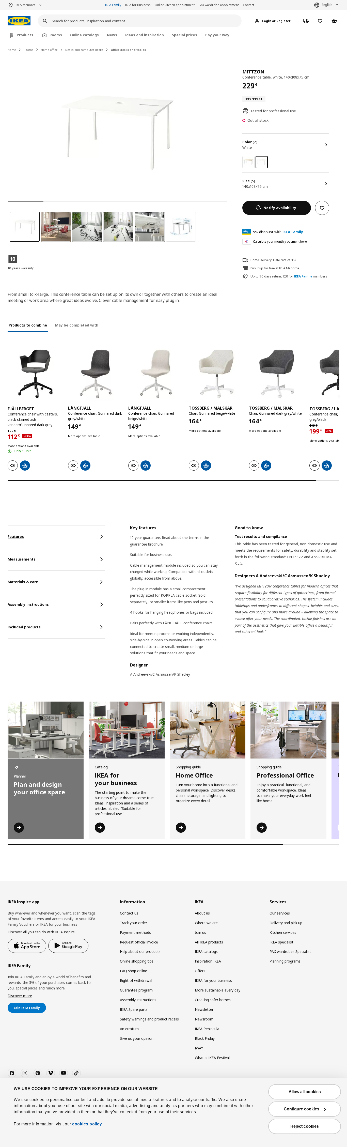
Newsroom (204, 1019)
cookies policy (87, 1124)
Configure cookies (301, 1109)
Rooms (28, 50)
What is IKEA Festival (212, 1057)
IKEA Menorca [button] (26, 5)
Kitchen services (283, 932)
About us (202, 913)
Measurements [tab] (22, 559)
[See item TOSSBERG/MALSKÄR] (216, 374)
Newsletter (204, 1009)
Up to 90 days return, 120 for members (288, 276)
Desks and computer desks (84, 50)
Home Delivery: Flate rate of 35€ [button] (273, 260)
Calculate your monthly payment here (280, 241)
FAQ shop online (133, 970)
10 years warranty (21, 268)
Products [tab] (25, 35)
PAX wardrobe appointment (219, 5)
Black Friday (205, 1038)
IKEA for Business (138, 5)
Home (12, 50)
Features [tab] (16, 536)
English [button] (327, 5)
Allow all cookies (305, 1092)
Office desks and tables (128, 50)
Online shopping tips (136, 961)
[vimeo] (50, 1073)
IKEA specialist (281, 942)
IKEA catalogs (206, 951)
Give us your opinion (136, 1038)
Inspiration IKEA (208, 961)
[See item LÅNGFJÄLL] (95, 374)
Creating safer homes (213, 999)
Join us (200, 932)
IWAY (199, 1048)
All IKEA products (209, 942)
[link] (248, 162)
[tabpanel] (234, 604)
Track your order (133, 922)
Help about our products (140, 951)
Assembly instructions (138, 999)
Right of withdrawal (136, 980)
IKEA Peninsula (207, 1028)
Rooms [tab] (56, 35)
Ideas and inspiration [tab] (144, 35)
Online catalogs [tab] (84, 35)
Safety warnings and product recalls (149, 1019)
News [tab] (112, 35)
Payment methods (135, 932)
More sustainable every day (217, 990)
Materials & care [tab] (23, 581)
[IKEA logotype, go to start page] (19, 21)
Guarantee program (136, 990)
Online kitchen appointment (175, 5)
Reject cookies (304, 1126)
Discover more (20, 995)
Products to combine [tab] (28, 325)
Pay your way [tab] (217, 35)
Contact (248, 5)
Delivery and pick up (286, 922)
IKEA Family (113, 5)
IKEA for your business (213, 980)
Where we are (206, 922)
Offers (200, 970)
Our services (280, 913)
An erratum (129, 1028)
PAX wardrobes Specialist (290, 951)
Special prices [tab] (184, 35)
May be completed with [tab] (76, 325)
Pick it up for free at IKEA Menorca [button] (274, 268)
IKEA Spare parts (134, 1009)
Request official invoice (139, 942)
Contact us (129, 913)
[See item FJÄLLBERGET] (35, 374)
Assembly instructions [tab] (28, 604)
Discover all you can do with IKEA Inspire (41, 931)
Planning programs (285, 961)
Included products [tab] (24, 627)
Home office (49, 50)
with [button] (278, 231)
